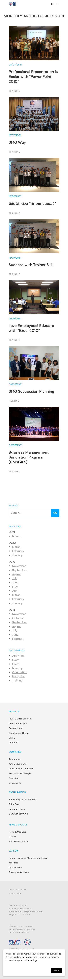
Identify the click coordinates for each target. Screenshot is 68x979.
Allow (56, 970)
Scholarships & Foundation (22, 799)
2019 (12, 562)
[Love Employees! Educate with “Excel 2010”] (34, 311)
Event (15, 660)
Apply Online (15, 867)
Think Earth (14, 804)
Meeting (17, 668)
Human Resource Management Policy (28, 857)
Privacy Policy (15, 893)
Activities (18, 656)
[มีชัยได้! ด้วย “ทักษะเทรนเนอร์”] (34, 186)
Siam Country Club (18, 813)
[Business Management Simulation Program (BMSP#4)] (34, 440)
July (14, 578)
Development (15, 728)
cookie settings (30, 960)
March (16, 536)
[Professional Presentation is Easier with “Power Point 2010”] (34, 59)
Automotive (14, 759)
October (17, 618)
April (15, 591)
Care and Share (17, 809)
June (15, 582)
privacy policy (28, 957)
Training (17, 680)
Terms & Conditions (17, 889)
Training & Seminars (19, 872)
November (19, 566)
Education (14, 778)
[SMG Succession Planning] (34, 374)
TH (52, 4)
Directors (13, 742)
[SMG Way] (34, 125)
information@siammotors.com (22, 929)
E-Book (12, 836)
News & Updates (17, 831)
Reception (18, 676)
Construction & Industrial (21, 768)
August (16, 574)
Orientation (19, 672)
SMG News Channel (19, 841)
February (18, 551)
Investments (15, 782)
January (17, 555)
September (19, 570)
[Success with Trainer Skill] (34, 247)
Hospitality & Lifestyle (20, 773)
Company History (18, 723)
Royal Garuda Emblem (20, 718)
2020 (12, 543)
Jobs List (13, 862)
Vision (12, 737)
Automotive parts (17, 763)
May (15, 587)
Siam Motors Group (19, 733)
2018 (12, 610)
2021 (12, 532)
